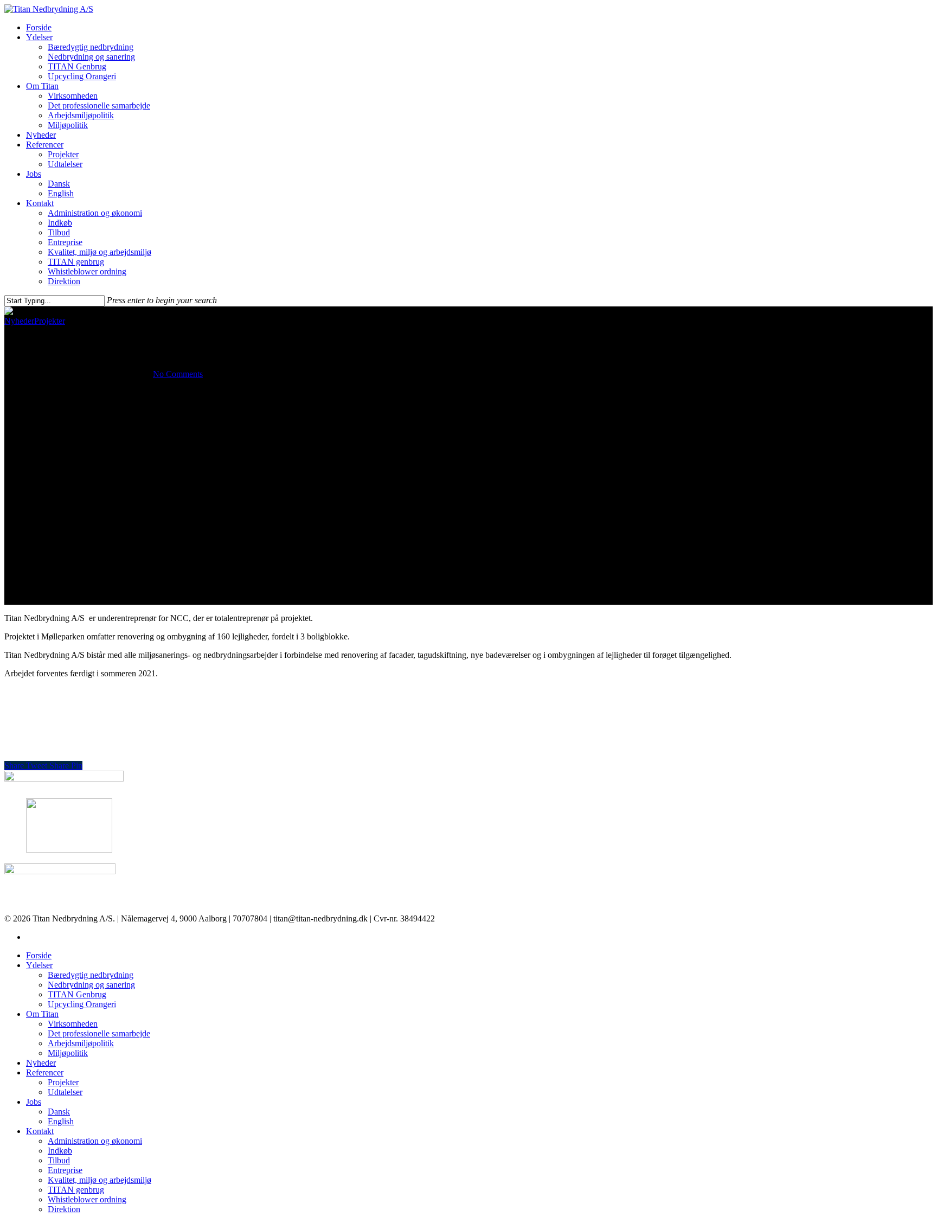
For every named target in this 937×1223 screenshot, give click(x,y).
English (61, 193)
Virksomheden (73, 95)
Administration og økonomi (95, 212)
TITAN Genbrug (77, 66)
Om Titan (42, 86)
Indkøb (60, 222)
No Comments (178, 374)
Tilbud (59, 232)
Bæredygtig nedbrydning (90, 47)
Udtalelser (65, 164)
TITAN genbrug (76, 261)
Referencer (44, 144)
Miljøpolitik (68, 125)
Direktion (64, 281)
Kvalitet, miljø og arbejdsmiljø (99, 252)
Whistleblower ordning (87, 271)
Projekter (63, 154)
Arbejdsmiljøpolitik (81, 115)
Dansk (59, 183)
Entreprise (65, 242)
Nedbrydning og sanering (91, 56)
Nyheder (41, 134)
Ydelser (39, 37)
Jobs (33, 173)
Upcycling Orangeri (82, 76)
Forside (39, 27)
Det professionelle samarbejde (99, 105)
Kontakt (40, 203)
